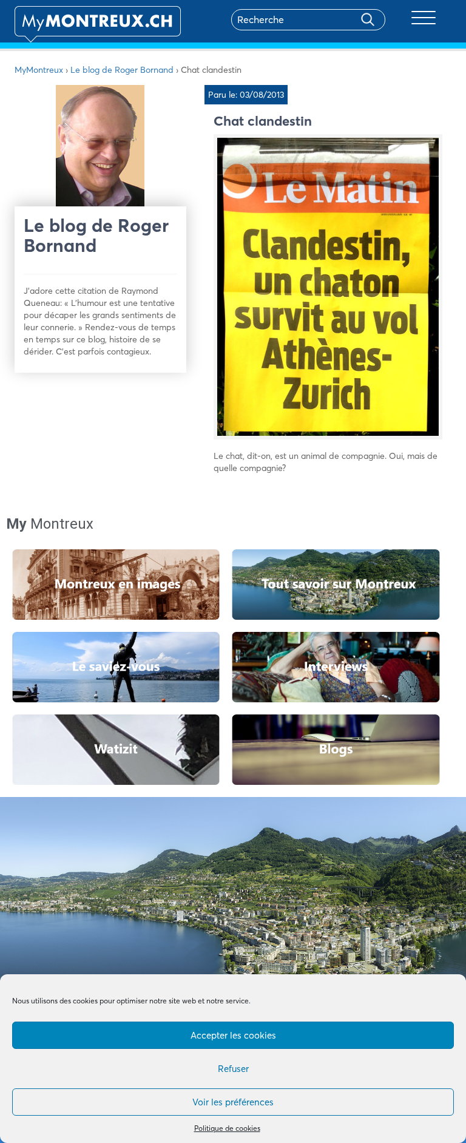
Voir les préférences (233, 1102)
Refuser (233, 1068)
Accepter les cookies (233, 1035)
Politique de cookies (227, 1128)
